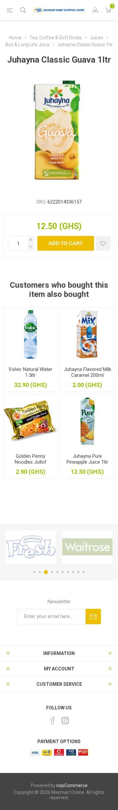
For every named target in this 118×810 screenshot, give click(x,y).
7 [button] (68, 572)
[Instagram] (65, 720)
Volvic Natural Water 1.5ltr (30, 372)
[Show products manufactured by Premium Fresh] (31, 547)
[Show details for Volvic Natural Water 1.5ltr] (31, 334)
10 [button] (84, 572)
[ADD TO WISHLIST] (103, 243)
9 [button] (78, 572)
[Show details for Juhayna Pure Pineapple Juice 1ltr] (87, 421)
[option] (30, 547)
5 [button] (57, 572)
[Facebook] (53, 720)
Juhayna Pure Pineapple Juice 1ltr (87, 459)
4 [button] (52, 572)
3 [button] (46, 572)
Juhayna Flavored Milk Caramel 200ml (87, 372)
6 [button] (63, 572)
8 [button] (73, 572)
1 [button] (34, 572)
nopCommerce (72, 785)
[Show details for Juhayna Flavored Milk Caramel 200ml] (87, 334)
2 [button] (40, 572)
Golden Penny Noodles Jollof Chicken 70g (31, 462)
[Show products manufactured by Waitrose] (87, 547)
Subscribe (93, 616)
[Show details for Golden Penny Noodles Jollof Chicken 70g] (31, 421)
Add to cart (66, 243)
